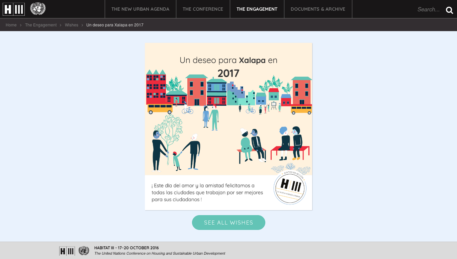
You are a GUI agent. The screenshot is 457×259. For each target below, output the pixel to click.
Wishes (71, 24)
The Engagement (257, 9)
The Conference (203, 9)
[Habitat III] (24, 9)
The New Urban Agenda (140, 9)
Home (11, 24)
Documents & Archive (318, 9)
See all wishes (228, 222)
